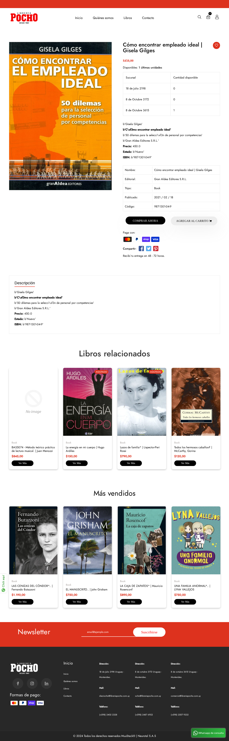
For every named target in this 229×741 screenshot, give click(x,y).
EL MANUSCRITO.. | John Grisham (86, 589)
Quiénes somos (103, 18)
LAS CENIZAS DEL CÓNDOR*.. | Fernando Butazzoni (32, 588)
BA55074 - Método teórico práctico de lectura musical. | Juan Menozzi (33, 449)
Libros (128, 18)
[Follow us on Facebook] (141, 249)
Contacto (148, 18)
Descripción (24, 283)
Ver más (22, 463)
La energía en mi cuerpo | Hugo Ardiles (85, 449)
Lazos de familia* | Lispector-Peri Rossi (140, 449)
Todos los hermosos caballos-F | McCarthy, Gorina (193, 449)
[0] (208, 18)
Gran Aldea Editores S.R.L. (170, 179)
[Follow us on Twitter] (148, 249)
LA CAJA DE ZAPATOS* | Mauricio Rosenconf (141, 588)
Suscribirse (149, 632)
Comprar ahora (145, 220)
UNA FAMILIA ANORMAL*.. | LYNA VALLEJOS (192, 588)
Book (157, 188)
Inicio (79, 18)
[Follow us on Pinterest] (156, 249)
